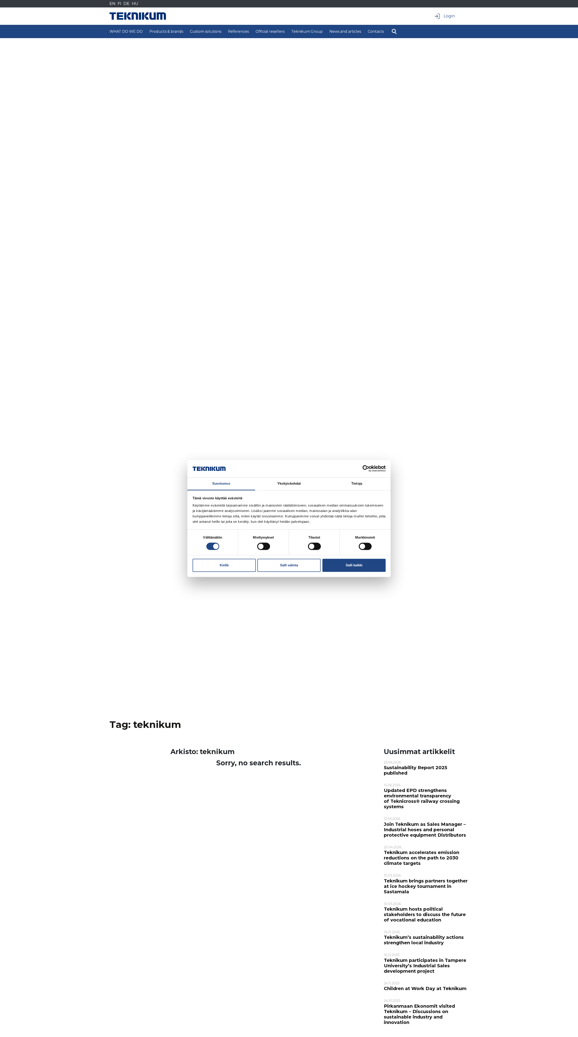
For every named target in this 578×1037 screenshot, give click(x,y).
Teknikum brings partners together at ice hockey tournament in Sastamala (426, 886)
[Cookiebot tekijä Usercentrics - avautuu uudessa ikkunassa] (366, 468)
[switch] (263, 546)
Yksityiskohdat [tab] (289, 483)
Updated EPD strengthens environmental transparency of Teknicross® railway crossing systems (422, 798)
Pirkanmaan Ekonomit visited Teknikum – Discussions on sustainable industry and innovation (419, 1014)
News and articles (345, 31)
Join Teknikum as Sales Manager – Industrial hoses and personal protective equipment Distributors (425, 830)
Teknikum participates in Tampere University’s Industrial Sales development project (425, 966)
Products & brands (166, 31)
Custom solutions (205, 31)
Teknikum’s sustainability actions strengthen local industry (424, 940)
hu (135, 3)
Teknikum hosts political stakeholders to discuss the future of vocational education (425, 914)
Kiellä (224, 565)
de (127, 3)
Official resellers (270, 31)
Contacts (376, 31)
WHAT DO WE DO (126, 31)
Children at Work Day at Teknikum (425, 988)
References (238, 31)
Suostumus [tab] (221, 483)
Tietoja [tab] (356, 483)
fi (119, 3)
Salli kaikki (354, 565)
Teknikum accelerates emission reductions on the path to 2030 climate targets (421, 858)
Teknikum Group (307, 31)
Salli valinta (289, 565)
